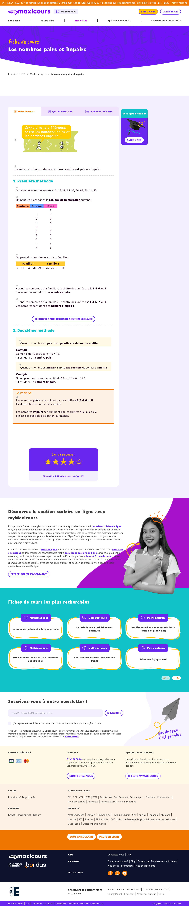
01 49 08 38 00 (74, 759)
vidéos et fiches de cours (97, 556)
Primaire (12, 74)
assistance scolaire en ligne (81, 552)
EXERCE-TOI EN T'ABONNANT (29, 574)
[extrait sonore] (16, 140)
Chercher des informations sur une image (94, 659)
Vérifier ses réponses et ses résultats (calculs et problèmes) (153, 629)
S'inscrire (114, 713)
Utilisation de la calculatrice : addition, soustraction (35, 659)
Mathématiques (38, 74)
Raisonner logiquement (153, 659)
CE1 (23, 74)
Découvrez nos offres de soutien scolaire (63, 319)
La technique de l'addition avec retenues (94, 629)
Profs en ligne (49, 549)
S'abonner (134, 140)
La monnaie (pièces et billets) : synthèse (36, 629)
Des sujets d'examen (134, 113)
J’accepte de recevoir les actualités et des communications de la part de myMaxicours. (57, 723)
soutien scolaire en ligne (107, 526)
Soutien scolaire (81, 836)
